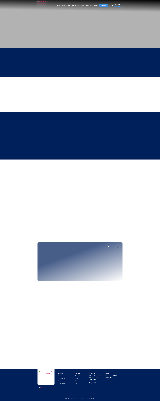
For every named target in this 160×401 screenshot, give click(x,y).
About (82, 5)
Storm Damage (75, 5)
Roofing (58, 5)
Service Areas (89, 5)
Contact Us (95, 5)
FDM (93, 398)
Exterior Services (66, 5)
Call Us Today (117, 4)
